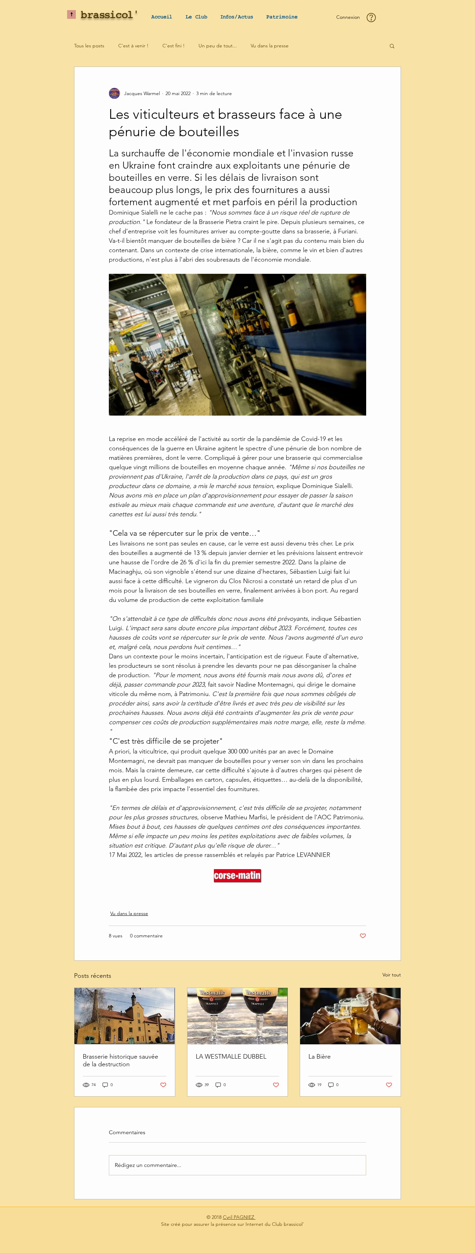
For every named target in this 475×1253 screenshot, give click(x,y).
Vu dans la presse (270, 45)
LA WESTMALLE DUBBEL (231, 1056)
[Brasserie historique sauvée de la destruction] (124, 1016)
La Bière (319, 1056)
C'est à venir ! (133, 45)
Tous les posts (89, 45)
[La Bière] (350, 1016)
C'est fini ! (173, 45)
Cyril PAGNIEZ (239, 1217)
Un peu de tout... (218, 45)
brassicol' (110, 15)
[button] (196, 17)
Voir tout (392, 975)
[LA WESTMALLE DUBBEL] (237, 1016)
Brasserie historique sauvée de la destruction (120, 1060)
